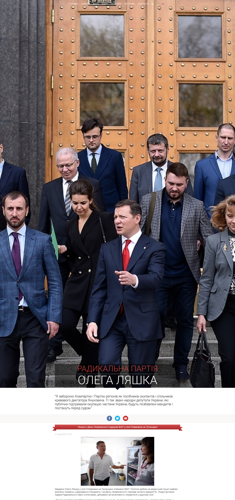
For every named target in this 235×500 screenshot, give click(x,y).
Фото (96, 3)
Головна (73, 3)
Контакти (143, 3)
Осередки (116, 3)
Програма (129, 3)
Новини (85, 3)
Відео (105, 3)
